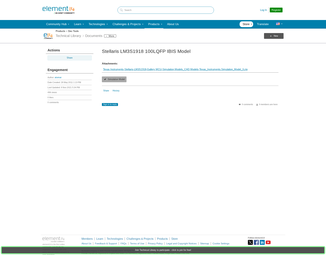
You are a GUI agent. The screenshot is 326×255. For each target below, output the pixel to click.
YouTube (268, 242)
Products (60, 31)
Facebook (256, 242)
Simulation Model (116, 79)
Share (70, 58)
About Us (86, 243)
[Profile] (278, 24)
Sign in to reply (110, 104)
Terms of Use (137, 243)
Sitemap (204, 243)
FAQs (123, 243)
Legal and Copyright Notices (181, 243)
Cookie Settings (221, 243)
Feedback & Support (106, 243)
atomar (58, 77)
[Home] (58, 10)
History (116, 91)
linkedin (262, 242)
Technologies (115, 238)
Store (174, 238)
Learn (99, 238)
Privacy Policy (155, 243)
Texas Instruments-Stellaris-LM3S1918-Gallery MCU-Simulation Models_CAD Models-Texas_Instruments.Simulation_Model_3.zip (175, 69)
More (111, 36)
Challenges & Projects (139, 238)
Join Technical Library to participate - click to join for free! (163, 250)
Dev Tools (73, 31)
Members (87, 238)
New (276, 36)
